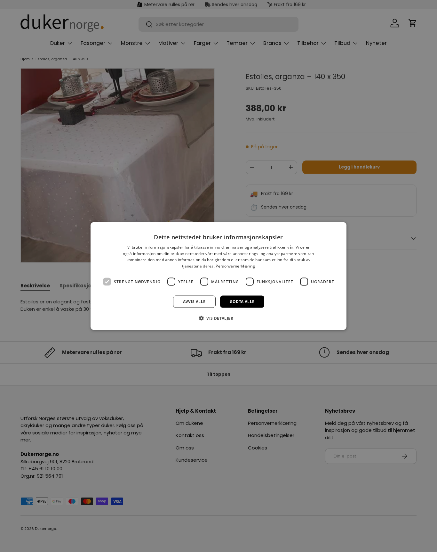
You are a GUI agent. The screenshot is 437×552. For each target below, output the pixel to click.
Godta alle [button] (242, 301)
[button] (218, 318)
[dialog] (218, 276)
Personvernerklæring (235, 266)
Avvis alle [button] (194, 301)
